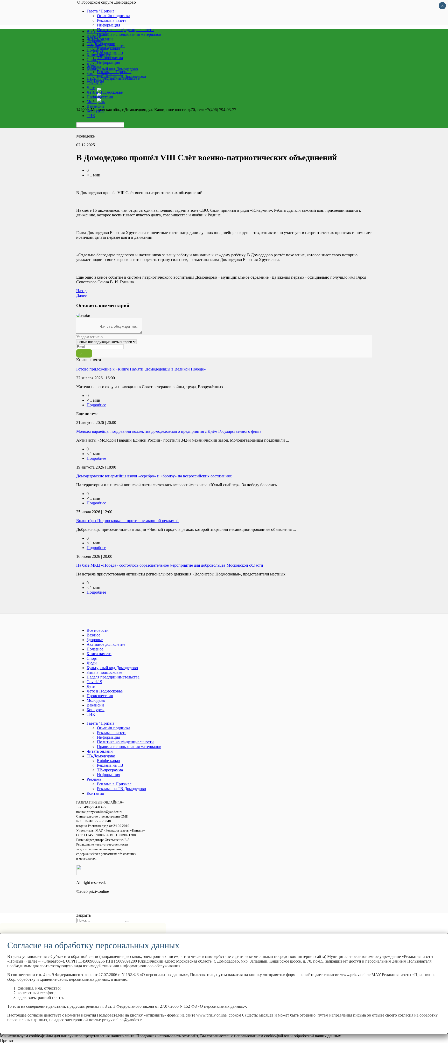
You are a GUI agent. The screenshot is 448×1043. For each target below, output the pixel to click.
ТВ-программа (110, 770)
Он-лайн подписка (113, 15)
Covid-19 (94, 83)
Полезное (95, 50)
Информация (108, 25)
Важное (93, 36)
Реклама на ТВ (110, 765)
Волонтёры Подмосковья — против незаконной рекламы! (127, 520)
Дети (91, 87)
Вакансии (95, 106)
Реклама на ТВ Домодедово (121, 788)
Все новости (98, 31)
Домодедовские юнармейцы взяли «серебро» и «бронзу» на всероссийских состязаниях (154, 476)
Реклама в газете (111, 20)
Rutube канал (108, 760)
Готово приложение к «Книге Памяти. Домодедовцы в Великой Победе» (141, 369)
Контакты (95, 793)
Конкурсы (95, 111)
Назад (81, 291)
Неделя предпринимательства (113, 78)
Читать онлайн (100, 751)
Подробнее (96, 405)
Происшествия (100, 97)
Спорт (92, 59)
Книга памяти (99, 55)
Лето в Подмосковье (105, 92)
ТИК (91, 115)
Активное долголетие (106, 45)
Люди (92, 64)
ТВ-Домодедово (101, 756)
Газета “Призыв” (101, 11)
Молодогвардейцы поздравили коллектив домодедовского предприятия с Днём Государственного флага (168, 431)
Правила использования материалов (129, 746)
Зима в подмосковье (104, 73)
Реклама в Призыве (114, 784)
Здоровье (95, 41)
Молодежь (96, 101)
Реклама (94, 779)
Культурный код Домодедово (112, 69)
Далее (81, 295)
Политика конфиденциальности (125, 742)
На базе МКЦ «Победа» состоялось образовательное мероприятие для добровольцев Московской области (169, 565)
